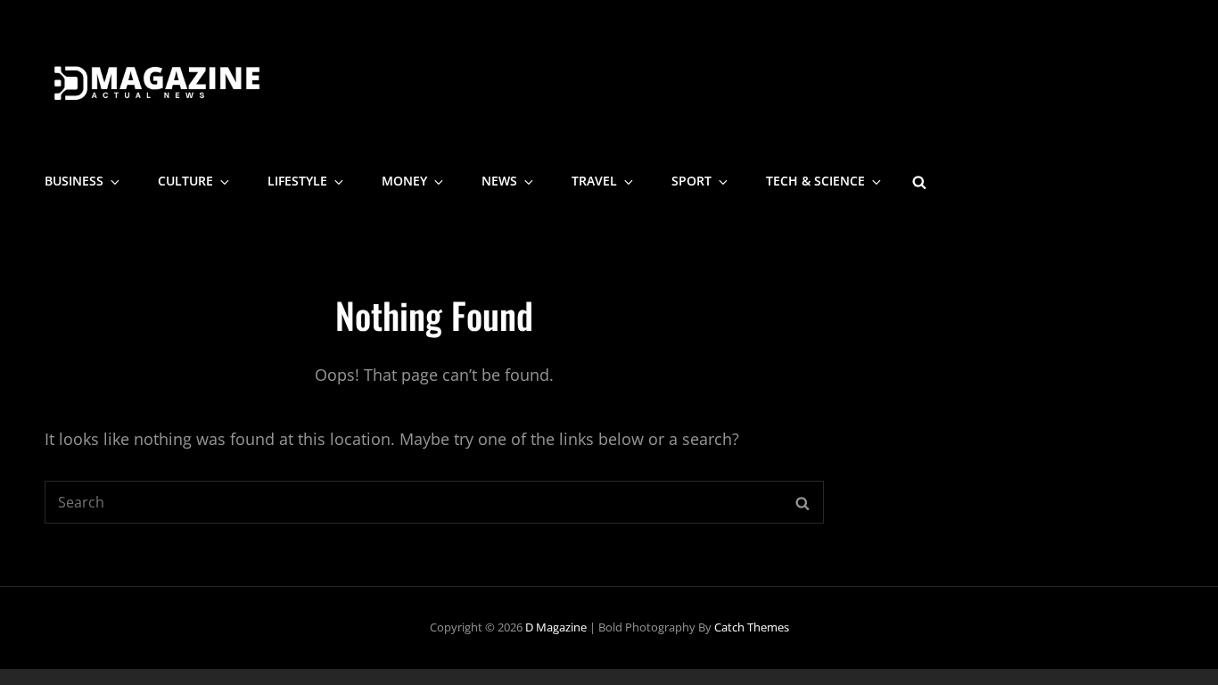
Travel (594, 180)
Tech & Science (815, 180)
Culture (185, 180)
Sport (691, 180)
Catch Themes (751, 627)
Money (404, 180)
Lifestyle (297, 180)
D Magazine (556, 627)
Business (74, 180)
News (499, 180)
